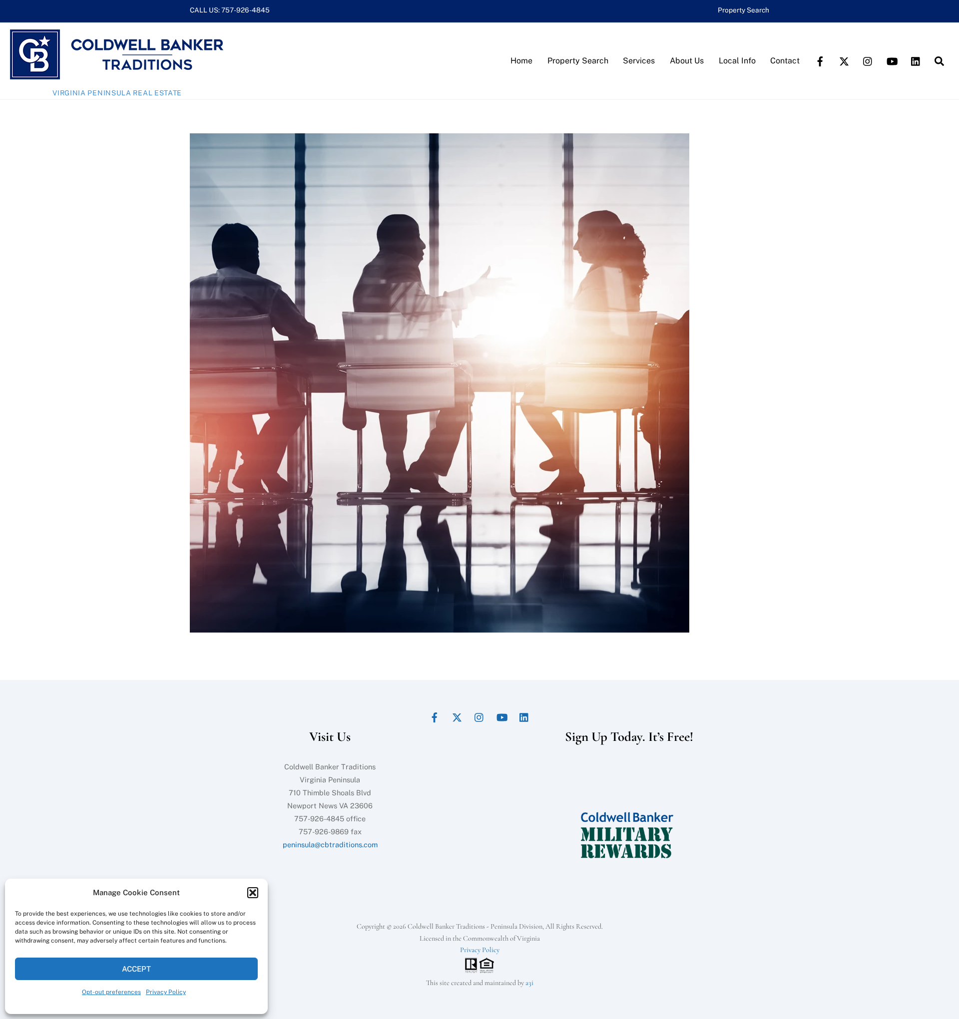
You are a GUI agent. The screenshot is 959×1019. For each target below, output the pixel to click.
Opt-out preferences (111, 992)
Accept (136, 969)
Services (639, 60)
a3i (529, 983)
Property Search (743, 10)
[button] (253, 893)
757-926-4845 (245, 10)
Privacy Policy (166, 992)
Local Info (737, 60)
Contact (785, 60)
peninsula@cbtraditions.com (330, 844)
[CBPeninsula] (116, 74)
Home (521, 60)
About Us (687, 60)
